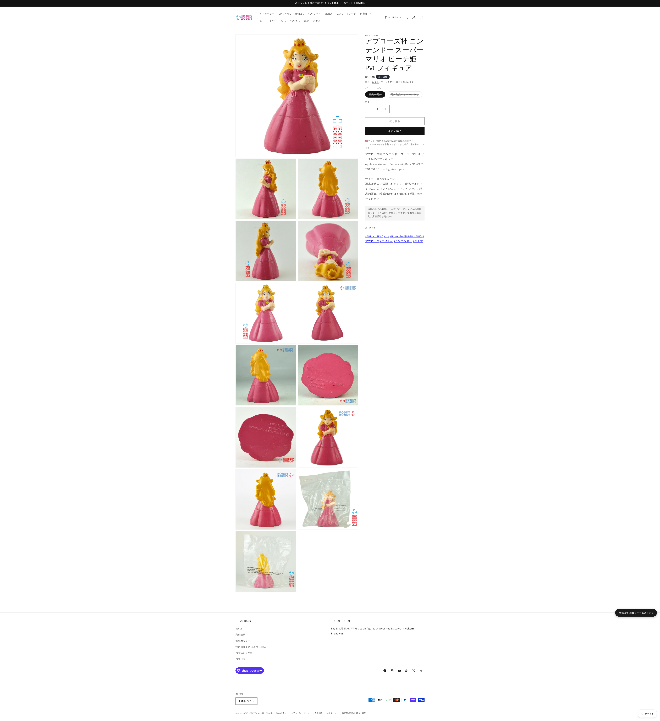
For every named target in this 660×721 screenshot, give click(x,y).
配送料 (375, 82)
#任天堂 (418, 241)
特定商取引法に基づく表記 (250, 646)
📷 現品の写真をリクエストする (636, 612)
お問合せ (240, 658)
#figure (384, 236)
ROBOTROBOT (249, 713)
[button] (314, 13)
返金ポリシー (243, 640)
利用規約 (240, 634)
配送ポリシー (333, 713)
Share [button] (372, 227)
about (238, 628)
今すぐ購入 (395, 131)
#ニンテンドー (403, 241)
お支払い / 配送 (244, 652)
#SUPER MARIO (412, 236)
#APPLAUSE (372, 236)
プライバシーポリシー (302, 713)
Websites (384, 628)
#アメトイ (386, 241)
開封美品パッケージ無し (405, 95)
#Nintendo (396, 236)
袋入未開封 (376, 95)
